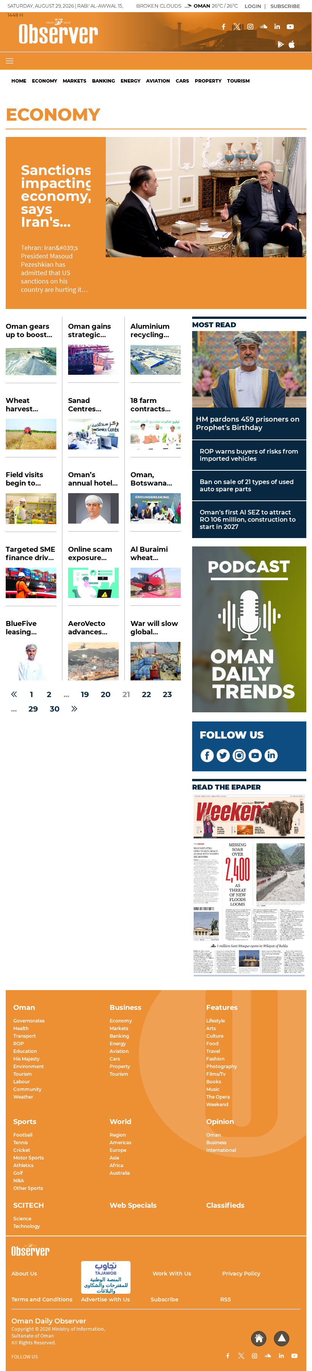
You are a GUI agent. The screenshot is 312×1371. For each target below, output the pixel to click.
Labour (21, 1081)
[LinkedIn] (277, 27)
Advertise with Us (105, 1299)
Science (22, 1218)
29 (33, 708)
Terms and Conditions (41, 1299)
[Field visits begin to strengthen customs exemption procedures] (31, 512)
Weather (23, 1097)
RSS (225, 1299)
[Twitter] (237, 27)
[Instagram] (250, 27)
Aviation (158, 81)
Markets (74, 81)
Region (118, 1135)
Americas (120, 1142)
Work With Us (172, 1273)
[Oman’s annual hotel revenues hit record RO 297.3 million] (93, 512)
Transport (24, 1036)
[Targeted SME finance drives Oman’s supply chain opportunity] (31, 587)
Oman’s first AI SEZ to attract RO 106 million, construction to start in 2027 (248, 519)
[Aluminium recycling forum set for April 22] (156, 364)
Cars (182, 81)
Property (208, 81)
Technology (26, 1226)
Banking (103, 81)
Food (212, 1043)
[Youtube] (290, 27)
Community (27, 1089)
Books (213, 1081)
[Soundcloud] (264, 27)
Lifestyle (215, 1021)
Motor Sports (28, 1158)
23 (167, 694)
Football (22, 1135)
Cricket (21, 1150)
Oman (213, 1135)
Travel (213, 1051)
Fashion (215, 1059)
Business (216, 1142)
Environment (28, 1066)
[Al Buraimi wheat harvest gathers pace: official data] (156, 587)
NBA (18, 1180)
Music (213, 1089)
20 (106, 694)
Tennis (20, 1142)
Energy (130, 81)
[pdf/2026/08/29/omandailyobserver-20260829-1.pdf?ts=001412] (249, 886)
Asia (114, 1158)
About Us (24, 1273)
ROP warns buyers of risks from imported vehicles (249, 455)
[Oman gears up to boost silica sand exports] (31, 364)
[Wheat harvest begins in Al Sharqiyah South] (31, 438)
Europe (118, 1150)
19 (85, 694)
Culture (214, 1036)
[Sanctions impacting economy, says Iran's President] (206, 197)
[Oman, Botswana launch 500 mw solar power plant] (156, 512)
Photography (221, 1066)
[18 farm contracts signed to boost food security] (156, 438)
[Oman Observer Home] (258, 1338)
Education (25, 1051)
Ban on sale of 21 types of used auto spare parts (247, 485)
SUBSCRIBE (285, 6)
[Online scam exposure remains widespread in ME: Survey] (93, 587)
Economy (44, 81)
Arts (211, 1028)
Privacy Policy (241, 1273)
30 (55, 708)
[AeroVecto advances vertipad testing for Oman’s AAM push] (93, 661)
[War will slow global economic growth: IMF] (156, 661)
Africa (116, 1165)
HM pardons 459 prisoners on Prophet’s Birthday (247, 423)
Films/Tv (216, 1074)
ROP (18, 1043)
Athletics (23, 1165)
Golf (17, 1173)
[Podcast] (249, 630)
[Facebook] (224, 27)
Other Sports (28, 1188)
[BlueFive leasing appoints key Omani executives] (31, 661)
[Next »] (74, 708)
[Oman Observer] (49, 32)
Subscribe (164, 1299)
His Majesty (26, 1059)
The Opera (218, 1097)
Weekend (217, 1104)
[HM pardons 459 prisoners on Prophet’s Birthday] (249, 369)
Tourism (238, 81)
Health (21, 1028)
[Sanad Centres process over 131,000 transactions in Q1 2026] (93, 438)
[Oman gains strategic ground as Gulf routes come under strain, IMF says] (93, 364)
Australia (120, 1173)
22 (146, 694)
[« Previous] (14, 694)
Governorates (29, 1021)
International (221, 1150)
